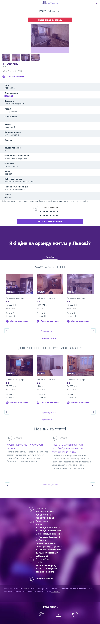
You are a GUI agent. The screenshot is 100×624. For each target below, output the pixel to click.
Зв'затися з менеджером (50, 221)
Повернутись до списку (50, 19)
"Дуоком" (25, 589)
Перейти (50, 257)
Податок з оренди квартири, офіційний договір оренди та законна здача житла (68, 448)
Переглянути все (48, 331)
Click (3, 3)
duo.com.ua (55, 591)
